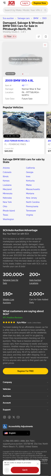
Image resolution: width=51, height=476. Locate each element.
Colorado (7, 172)
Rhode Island (9, 211)
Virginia (29, 215)
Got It (24, 470)
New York (7, 202)
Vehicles (7, 389)
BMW (36, 18)
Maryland (7, 189)
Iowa (28, 176)
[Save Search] (45, 37)
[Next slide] (43, 59)
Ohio (5, 206)
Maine (29, 185)
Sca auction (8, 18)
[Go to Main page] (11, 3)
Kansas (6, 181)
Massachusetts (33, 189)
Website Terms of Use (31, 459)
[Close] (37, 463)
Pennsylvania (32, 206)
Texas (5, 215)
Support (6, 410)
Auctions (7, 396)
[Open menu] (4, 2)
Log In (25, 3)
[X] (13, 417)
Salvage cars (24, 18)
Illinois (5, 176)
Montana (30, 193)
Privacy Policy (19, 459)
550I (44, 18)
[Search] (45, 10)
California (30, 168)
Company (7, 382)
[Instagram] (4, 417)
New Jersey (31, 198)
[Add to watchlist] (45, 45)
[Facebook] (9, 417)
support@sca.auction (12, 444)
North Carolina (33, 202)
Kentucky (30, 181)
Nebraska (7, 198)
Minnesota (7, 193)
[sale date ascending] (38, 37)
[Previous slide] (7, 59)
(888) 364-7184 (27, 441)
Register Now (40, 3)
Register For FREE (25, 371)
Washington (8, 219)
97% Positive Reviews (13, 317)
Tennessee (31, 211)
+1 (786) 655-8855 (11, 441)
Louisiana (7, 185)
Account (7, 403)
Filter (10, 36)
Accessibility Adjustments (20, 426)
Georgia (29, 172)
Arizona (6, 168)
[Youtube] (18, 417)
